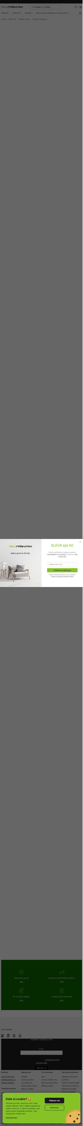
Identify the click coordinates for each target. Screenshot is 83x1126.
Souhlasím (54, 1100)
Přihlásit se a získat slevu (62, 570)
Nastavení (54, 1108)
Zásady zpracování (57, 576)
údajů (71, 576)
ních (68, 576)
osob (65, 576)
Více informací (11, 1118)
